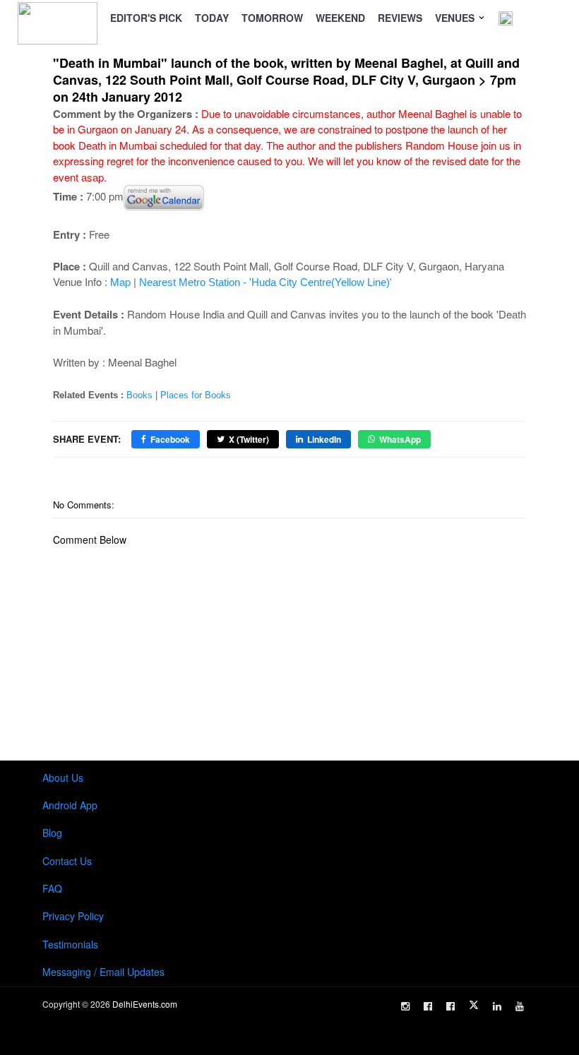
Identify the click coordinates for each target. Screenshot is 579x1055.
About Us (62, 777)
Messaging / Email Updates (103, 972)
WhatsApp (400, 439)
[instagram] (405, 1006)
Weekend (340, 18)
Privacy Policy (73, 916)
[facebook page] (428, 1006)
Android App (69, 805)
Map (120, 281)
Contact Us (67, 861)
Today (212, 18)
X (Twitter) (249, 439)
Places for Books (195, 395)
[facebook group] (450, 1006)
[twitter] (474, 1005)
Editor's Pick (146, 18)
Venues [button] (456, 18)
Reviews (400, 18)
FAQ (52, 888)
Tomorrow (272, 18)
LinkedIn (324, 439)
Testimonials (70, 944)
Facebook (170, 439)
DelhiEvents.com (144, 1004)
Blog (52, 832)
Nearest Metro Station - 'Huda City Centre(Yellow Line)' (265, 282)
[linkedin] (497, 1006)
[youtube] (519, 1006)
